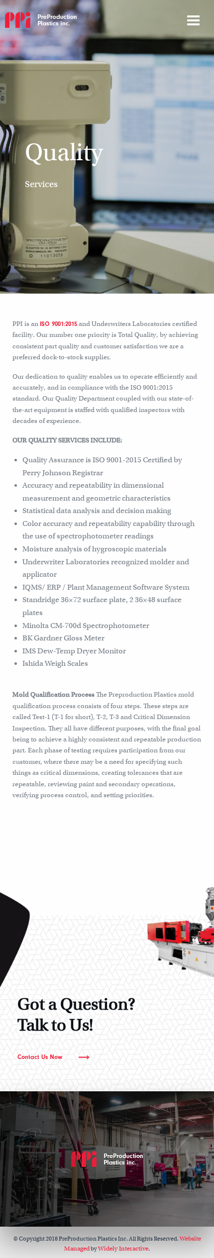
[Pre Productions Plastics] (41, 18)
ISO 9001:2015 (58, 323)
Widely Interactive (123, 1248)
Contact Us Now (39, 1056)
